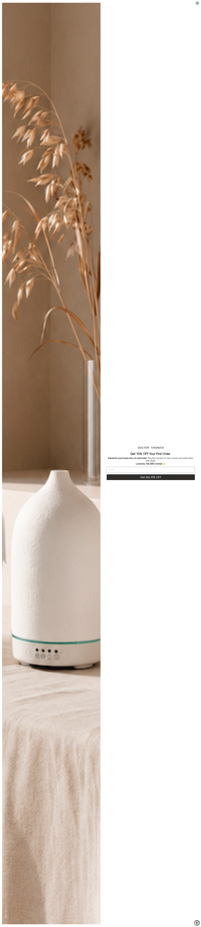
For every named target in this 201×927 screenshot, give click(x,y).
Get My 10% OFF (150, 477)
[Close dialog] (197, 3)
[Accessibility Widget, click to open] (197, 923)
